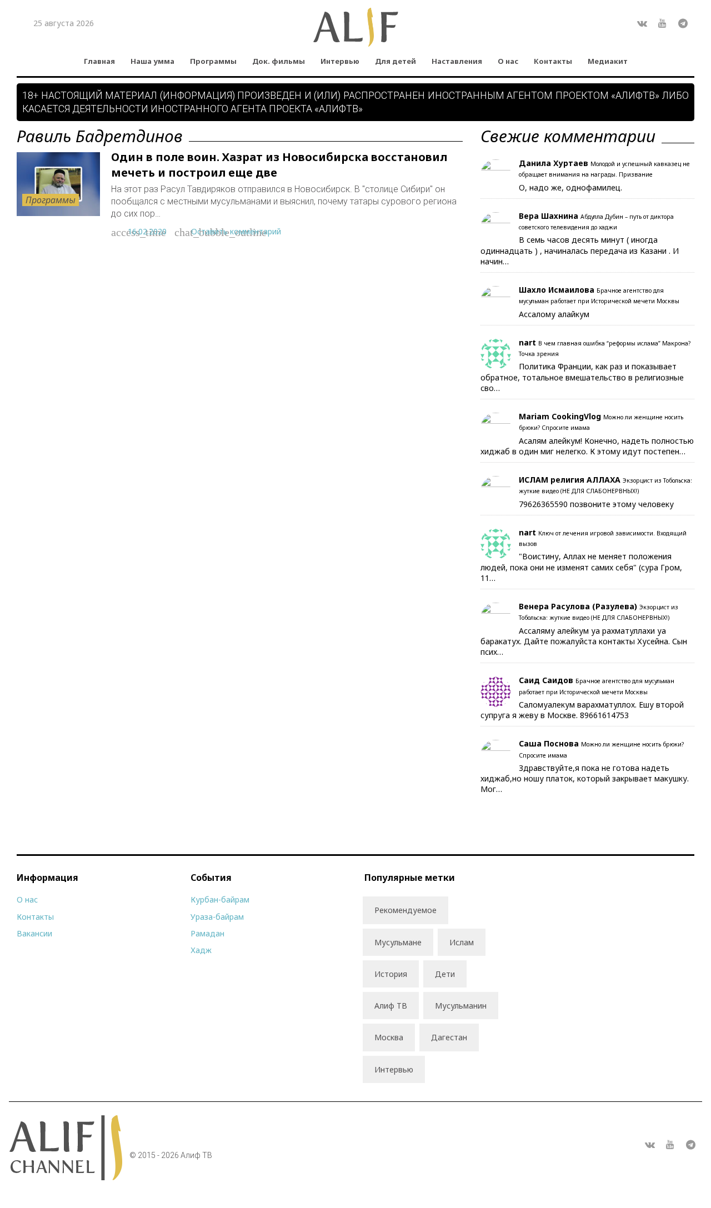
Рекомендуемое (405, 910)
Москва (388, 1037)
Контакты (553, 61)
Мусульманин (461, 1005)
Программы (213, 61)
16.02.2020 (147, 231)
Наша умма (152, 61)
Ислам (461, 942)
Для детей (395, 61)
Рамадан (207, 933)
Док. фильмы (278, 61)
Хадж (201, 950)
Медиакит (608, 61)
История (390, 974)
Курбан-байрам (220, 899)
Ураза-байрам (217, 916)
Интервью (340, 61)
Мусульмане (398, 942)
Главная (99, 61)
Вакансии (34, 933)
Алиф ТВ (390, 1005)
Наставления (457, 61)
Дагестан (449, 1037)
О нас (508, 61)
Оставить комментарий (236, 231)
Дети (445, 974)
